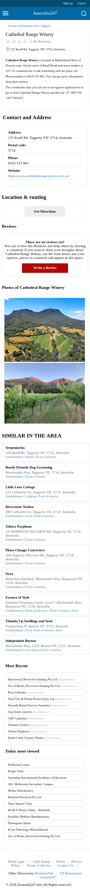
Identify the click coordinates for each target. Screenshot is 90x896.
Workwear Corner (19, 764)
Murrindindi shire (29, 26)
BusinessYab (44, 873)
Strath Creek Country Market (34, 738)
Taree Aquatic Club (20, 803)
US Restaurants (71, 873)
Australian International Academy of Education (37, 777)
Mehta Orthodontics (20, 790)
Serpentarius (15, 448)
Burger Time (16, 771)
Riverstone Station (19, 507)
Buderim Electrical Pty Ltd (24, 797)
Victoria (12, 26)
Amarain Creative (27, 725)
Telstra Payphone (19, 526)
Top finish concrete (28, 712)
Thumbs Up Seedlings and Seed (29, 621)
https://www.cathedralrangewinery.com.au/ (38, 176)
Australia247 (45, 13)
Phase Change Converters (25, 550)
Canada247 (48, 877)
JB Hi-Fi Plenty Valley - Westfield (29, 810)
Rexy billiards (25, 692)
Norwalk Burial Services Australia (37, 705)
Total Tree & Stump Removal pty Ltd (40, 699)
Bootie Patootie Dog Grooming (29, 467)
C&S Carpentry (26, 718)
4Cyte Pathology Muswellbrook (28, 829)
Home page (16, 861)
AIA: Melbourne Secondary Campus (30, 784)
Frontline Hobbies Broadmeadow (28, 816)
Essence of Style (18, 597)
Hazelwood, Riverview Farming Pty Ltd (41, 679)
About (60, 861)
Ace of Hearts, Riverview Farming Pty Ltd (42, 686)
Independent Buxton (21, 641)
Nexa (9, 574)
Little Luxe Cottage (20, 487)
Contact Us (65, 865)
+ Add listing (40, 861)
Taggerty (46, 26)
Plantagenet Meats (19, 823)
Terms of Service (39, 865)
